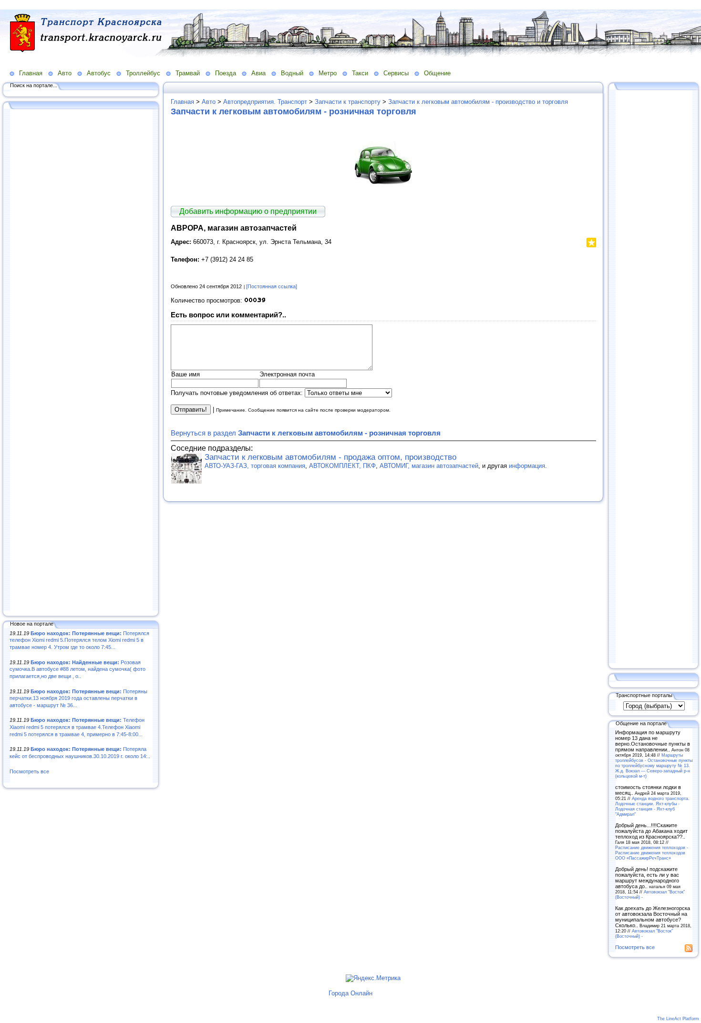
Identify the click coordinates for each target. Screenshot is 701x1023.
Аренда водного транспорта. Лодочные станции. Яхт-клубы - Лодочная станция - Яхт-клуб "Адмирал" (652, 806)
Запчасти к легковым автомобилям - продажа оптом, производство (330, 457)
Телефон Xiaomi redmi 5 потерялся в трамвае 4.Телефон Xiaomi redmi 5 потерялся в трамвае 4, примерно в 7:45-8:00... (77, 727)
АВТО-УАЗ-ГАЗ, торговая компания (255, 465)
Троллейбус (143, 73)
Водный (292, 73)
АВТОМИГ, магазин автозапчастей (429, 465)
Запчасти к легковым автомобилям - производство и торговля (478, 101)
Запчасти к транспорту (348, 101)
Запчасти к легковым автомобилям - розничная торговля (293, 111)
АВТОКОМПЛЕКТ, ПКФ (342, 465)
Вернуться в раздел (306, 433)
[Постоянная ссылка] (271, 286)
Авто (65, 73)
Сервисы (396, 73)
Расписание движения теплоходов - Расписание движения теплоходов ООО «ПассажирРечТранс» (651, 853)
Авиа (258, 73)
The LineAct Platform (678, 1018)
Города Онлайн (350, 993)
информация (527, 465)
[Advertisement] (81, 361)
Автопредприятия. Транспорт (265, 101)
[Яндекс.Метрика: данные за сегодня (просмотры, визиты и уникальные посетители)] (373, 978)
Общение (437, 73)
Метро (328, 73)
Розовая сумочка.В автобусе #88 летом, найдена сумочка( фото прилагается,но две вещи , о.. (77, 669)
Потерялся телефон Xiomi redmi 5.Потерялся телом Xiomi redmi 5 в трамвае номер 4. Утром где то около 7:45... (79, 640)
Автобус (99, 73)
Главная (30, 73)
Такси (360, 73)
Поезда (225, 73)
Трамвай (187, 73)
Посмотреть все (29, 771)
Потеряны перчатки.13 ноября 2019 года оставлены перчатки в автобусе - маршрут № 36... (78, 698)
